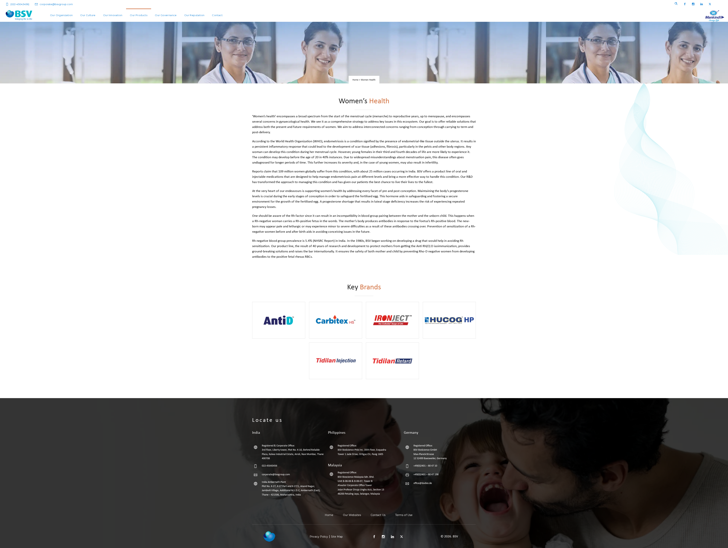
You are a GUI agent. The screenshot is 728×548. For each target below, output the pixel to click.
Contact (217, 15)
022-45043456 (269, 465)
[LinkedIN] (701, 4)
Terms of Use (404, 515)
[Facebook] (685, 4)
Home (355, 80)
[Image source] (269, 536)
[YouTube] (718, 4)
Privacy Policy (319, 536)
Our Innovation (112, 15)
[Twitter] (710, 4)
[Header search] (676, 3)
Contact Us (378, 515)
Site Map (337, 536)
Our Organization (61, 15)
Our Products (138, 15)
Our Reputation (194, 15)
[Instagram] (693, 4)
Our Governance (166, 15)
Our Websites (352, 515)
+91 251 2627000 (271, 502)
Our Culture (87, 15)
